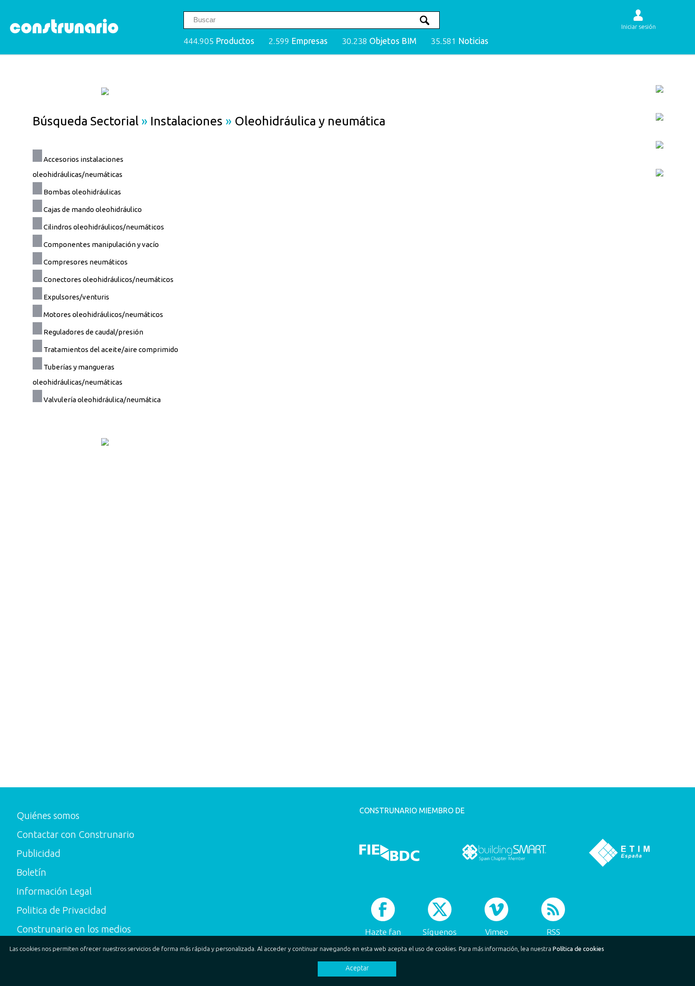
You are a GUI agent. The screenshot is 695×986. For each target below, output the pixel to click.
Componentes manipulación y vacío (101, 244)
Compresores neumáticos (85, 262)
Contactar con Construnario (75, 834)
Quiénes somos (48, 815)
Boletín (31, 872)
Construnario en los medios (74, 929)
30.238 (379, 40)
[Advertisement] (587, 329)
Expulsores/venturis (76, 297)
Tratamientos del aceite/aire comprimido (110, 349)
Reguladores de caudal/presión (93, 332)
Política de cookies (578, 948)
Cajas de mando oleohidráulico (92, 209)
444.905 (218, 40)
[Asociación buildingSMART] (504, 852)
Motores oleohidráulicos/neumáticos (103, 314)
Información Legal (54, 891)
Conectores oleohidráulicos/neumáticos (108, 279)
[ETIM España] (619, 852)
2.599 (298, 40)
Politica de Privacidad (61, 910)
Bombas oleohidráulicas (82, 192)
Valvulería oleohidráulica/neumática (102, 400)
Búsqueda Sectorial (86, 121)
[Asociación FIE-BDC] (389, 852)
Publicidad (39, 853)
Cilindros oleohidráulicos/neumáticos (103, 227)
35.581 (459, 40)
